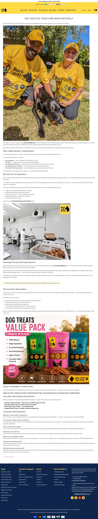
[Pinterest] (79, 497)
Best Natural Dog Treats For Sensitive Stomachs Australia (20, 404)
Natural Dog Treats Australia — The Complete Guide (19, 406)
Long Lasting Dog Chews (50, 393)
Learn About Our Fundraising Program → (82, 491)
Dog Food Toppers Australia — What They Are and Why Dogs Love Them (25, 402)
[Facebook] (72, 497)
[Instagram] (75, 497)
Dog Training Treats (63, 393)
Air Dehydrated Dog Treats (34, 393)
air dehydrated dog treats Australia (21, 201)
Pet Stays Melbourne (29, 143)
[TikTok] (83, 497)
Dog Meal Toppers (75, 393)
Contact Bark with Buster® (79, 480)
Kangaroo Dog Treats (20, 393)
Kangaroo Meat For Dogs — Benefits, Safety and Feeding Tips (22, 408)
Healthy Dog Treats (8, 393)
